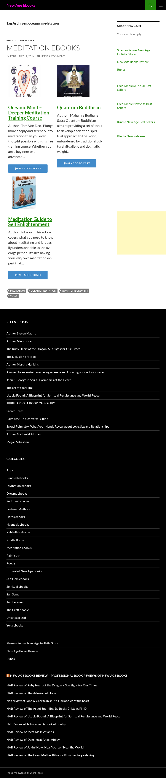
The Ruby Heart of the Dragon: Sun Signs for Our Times (43, 349)
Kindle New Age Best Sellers (136, 122)
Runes (121, 69)
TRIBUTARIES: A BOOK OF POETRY (30, 403)
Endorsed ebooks (17, 501)
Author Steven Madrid (21, 333)
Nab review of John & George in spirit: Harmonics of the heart (47, 701)
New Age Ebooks (20, 5)
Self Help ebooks (17, 579)
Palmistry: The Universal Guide (27, 418)
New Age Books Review (132, 62)
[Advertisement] (141, 233)
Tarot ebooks (15, 602)
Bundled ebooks (17, 478)
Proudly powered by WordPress (24, 772)
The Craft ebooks (17, 610)
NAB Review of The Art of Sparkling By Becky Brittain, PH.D (46, 708)
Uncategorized (16, 617)
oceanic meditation (43, 290)
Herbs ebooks (15, 517)
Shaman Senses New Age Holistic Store (133, 52)
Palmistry (12, 555)
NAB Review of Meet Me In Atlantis (30, 732)
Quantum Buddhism (79, 107)
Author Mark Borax (19, 341)
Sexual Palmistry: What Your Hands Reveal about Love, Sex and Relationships (57, 426)
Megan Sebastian (17, 442)
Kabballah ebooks (18, 532)
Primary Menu (161, 5)
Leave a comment (53, 56)
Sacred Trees (14, 411)
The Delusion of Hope (21, 356)
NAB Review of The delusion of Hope (31, 693)
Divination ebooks (18, 485)
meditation (17, 290)
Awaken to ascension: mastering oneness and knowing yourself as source (55, 372)
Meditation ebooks (20, 40)
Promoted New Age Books (24, 571)
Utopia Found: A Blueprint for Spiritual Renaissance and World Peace (52, 395)
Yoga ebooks (14, 625)
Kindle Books (15, 540)
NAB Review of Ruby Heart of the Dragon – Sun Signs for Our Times (51, 685)
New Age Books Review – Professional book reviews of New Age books (69, 675)
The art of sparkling (19, 387)
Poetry (11, 563)
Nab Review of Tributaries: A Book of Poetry (36, 724)
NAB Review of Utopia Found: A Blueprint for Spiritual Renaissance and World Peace (63, 716)
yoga (13, 295)
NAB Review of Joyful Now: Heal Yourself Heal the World (45, 747)
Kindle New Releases (131, 136)
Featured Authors (18, 509)
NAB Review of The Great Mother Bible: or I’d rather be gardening (50, 755)
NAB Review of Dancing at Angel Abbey (33, 739)
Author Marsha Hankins (22, 364)
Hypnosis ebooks (17, 524)
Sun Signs (12, 594)
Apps (9, 470)
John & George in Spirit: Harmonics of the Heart (38, 380)
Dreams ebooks (16, 493)
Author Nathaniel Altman (23, 434)
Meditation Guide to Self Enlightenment (30, 221)
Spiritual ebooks (17, 586)
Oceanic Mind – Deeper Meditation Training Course (28, 113)
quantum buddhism (75, 290)
